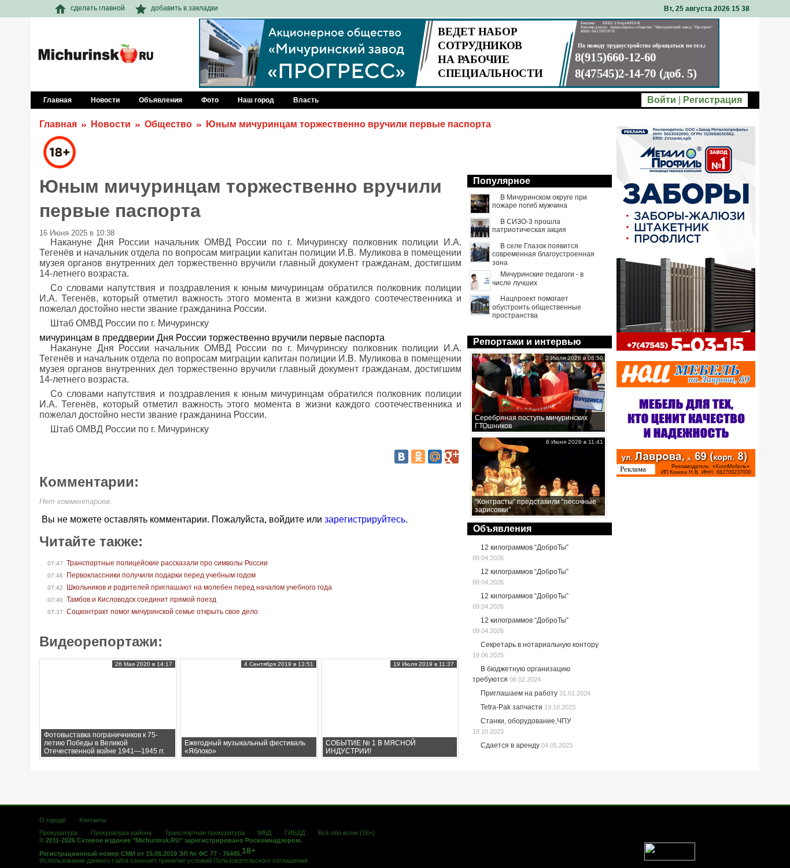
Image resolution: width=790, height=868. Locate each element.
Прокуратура (58, 832)
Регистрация (712, 100)
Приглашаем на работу (519, 693)
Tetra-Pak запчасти (511, 707)
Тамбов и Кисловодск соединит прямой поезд (141, 599)
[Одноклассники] (418, 457)
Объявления (502, 529)
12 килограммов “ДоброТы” (524, 547)
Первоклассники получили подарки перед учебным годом (161, 575)
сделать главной (98, 8)
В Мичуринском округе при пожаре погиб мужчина (539, 201)
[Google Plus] (452, 457)
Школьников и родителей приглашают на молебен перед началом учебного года (199, 587)
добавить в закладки (184, 8)
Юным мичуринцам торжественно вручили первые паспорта (348, 124)
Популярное (501, 181)
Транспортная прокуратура (205, 832)
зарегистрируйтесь (364, 519)
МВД (264, 832)
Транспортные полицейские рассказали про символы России (167, 563)
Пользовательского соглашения (260, 860)
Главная (58, 124)
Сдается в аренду (510, 745)
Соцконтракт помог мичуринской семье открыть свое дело (162, 612)
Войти (661, 100)
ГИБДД (295, 832)
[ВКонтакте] (401, 457)
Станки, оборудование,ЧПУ (526, 721)
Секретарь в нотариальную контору (540, 645)
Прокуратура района (121, 832)
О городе (52, 819)
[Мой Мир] (435, 457)
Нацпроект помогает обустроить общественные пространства (536, 307)
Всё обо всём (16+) (346, 832)
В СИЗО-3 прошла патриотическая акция (529, 226)
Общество (168, 124)
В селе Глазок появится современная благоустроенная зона (543, 254)
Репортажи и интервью (527, 342)
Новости (111, 124)
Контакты (92, 819)
